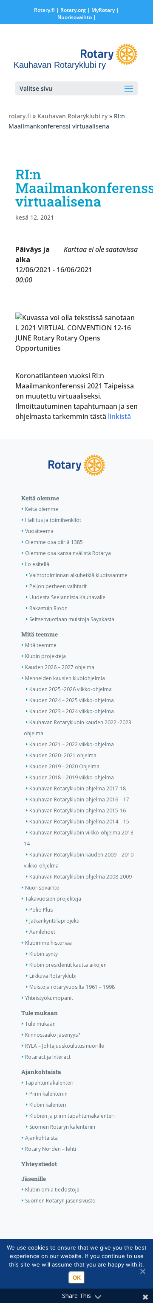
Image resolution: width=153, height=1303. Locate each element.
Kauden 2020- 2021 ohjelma (62, 755)
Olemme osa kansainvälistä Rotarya (68, 553)
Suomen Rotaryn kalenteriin (62, 1126)
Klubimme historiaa (48, 942)
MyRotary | (105, 10)
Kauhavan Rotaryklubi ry (72, 116)
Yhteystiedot (39, 1164)
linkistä (118, 416)
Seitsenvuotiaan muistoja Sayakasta (71, 619)
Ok (77, 1277)
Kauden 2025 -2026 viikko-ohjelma (70, 689)
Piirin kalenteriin (48, 1093)
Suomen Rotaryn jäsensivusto (60, 1200)
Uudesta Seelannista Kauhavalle (67, 597)
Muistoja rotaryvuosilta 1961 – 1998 (72, 987)
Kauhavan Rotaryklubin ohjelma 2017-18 (77, 788)
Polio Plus (41, 909)
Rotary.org (73, 10)
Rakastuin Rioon (48, 608)
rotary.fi (19, 116)
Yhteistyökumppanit (49, 998)
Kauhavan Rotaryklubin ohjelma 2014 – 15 (79, 821)
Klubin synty (43, 953)
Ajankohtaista (41, 1072)
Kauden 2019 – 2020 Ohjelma (64, 766)
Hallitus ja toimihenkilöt (53, 520)
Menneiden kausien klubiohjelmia (65, 678)
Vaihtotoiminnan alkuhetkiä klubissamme (78, 575)
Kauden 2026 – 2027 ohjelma (59, 667)
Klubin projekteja (45, 656)
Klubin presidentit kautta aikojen (68, 964)
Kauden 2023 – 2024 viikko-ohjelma (71, 711)
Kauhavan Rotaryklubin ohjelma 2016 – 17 (79, 799)
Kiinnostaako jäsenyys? (52, 1034)
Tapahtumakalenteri (49, 1082)
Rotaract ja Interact (48, 1056)
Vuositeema (39, 531)
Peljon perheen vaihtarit (58, 586)
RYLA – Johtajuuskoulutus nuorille (64, 1045)
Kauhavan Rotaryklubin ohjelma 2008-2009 (80, 876)
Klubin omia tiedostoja (52, 1189)
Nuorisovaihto (74, 17)
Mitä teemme (39, 634)
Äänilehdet (42, 931)
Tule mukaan (39, 1013)
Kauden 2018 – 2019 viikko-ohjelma (71, 777)
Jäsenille (33, 1179)
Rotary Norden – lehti (50, 1148)
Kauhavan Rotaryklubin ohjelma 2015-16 (77, 810)
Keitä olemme (40, 498)
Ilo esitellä (37, 564)
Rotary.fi (44, 10)
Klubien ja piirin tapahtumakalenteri (72, 1115)
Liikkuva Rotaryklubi (52, 975)
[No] (142, 1271)
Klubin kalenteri (47, 1104)
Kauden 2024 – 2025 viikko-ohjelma (71, 700)
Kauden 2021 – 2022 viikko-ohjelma (71, 744)
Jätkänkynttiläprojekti (54, 920)
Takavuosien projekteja (53, 898)
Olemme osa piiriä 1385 (54, 542)
